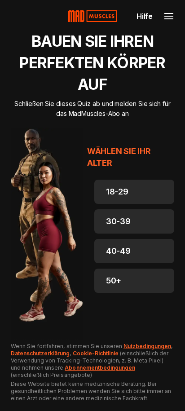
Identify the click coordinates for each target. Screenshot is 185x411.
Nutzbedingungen (147, 346)
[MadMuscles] (92, 16)
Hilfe (145, 16)
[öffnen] (169, 16)
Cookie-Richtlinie (96, 353)
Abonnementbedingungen (100, 367)
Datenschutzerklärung (40, 353)
